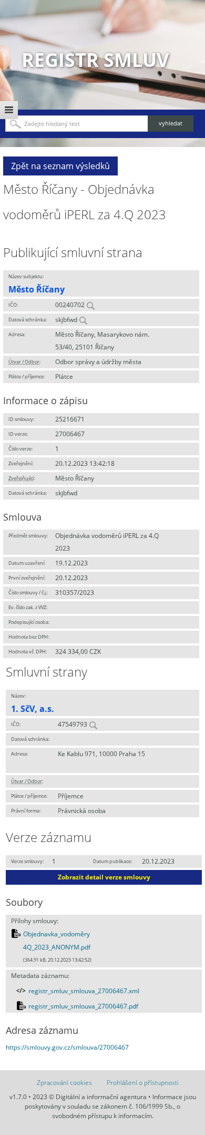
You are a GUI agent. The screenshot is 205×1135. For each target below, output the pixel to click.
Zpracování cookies (64, 1082)
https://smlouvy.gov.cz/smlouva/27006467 (67, 1047)
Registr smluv (95, 60)
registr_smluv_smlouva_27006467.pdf (83, 1006)
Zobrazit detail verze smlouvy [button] (104, 877)
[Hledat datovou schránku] (83, 320)
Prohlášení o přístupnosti (143, 1082)
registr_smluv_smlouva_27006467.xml (83, 991)
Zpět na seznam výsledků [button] (60, 166)
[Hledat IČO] (90, 305)
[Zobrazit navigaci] (9, 110)
